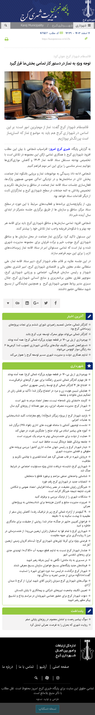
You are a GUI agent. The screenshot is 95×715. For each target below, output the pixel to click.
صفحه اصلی (61, 667)
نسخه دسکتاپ (47, 708)
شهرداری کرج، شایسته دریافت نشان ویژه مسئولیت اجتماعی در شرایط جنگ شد (50, 468)
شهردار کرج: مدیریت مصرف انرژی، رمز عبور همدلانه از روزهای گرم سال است (50, 408)
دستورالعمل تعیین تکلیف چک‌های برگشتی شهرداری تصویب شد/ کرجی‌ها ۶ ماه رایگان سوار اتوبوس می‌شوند (47, 347)
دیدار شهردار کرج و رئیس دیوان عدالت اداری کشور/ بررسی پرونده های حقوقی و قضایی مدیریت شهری (49, 449)
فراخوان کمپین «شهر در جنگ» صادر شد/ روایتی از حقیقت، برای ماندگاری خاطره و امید (48, 523)
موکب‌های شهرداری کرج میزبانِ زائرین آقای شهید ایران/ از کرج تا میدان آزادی (49, 582)
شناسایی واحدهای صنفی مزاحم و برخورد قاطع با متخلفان (56, 476)
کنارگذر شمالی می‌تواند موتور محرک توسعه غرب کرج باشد (56, 334)
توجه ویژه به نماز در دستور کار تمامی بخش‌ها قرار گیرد (50, 63)
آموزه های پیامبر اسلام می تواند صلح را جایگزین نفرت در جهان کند (51, 430)
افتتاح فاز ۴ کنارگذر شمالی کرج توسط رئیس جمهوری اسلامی (54, 385)
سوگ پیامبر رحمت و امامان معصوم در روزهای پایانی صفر (56, 619)
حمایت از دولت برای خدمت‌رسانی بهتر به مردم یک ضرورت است (52, 436)
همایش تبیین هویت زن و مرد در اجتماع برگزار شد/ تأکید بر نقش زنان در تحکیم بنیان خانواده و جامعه (49, 392)
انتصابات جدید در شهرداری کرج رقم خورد (64, 481)
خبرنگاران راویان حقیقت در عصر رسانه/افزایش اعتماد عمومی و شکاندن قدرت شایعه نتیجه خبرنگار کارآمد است (50, 489)
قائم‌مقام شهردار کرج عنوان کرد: (72, 56)
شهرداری (81, 25)
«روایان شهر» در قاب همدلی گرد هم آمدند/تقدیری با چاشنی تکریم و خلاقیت (51, 458)
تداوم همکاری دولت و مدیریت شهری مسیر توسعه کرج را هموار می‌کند (48, 355)
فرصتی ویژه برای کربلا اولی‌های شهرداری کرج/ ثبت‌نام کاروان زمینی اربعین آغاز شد (47, 543)
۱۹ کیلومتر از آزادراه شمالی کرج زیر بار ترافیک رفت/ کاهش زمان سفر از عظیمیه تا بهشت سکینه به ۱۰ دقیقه (49, 513)
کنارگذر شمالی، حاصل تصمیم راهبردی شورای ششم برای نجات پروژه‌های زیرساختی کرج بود (49, 326)
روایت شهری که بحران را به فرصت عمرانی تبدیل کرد (58, 625)
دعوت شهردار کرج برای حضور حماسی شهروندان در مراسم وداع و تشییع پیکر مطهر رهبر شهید (49, 598)
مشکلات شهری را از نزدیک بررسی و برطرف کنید (61, 496)
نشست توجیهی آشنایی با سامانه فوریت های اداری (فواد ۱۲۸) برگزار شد (48, 425)
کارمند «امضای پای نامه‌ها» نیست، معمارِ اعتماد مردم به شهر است (51, 400)
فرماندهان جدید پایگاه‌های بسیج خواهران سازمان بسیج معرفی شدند (50, 565)
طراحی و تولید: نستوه (47, 699)
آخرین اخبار (75, 316)
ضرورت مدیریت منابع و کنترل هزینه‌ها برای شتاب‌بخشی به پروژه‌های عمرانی (51, 504)
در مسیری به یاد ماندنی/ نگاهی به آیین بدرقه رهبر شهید (57, 560)
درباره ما (7, 667)
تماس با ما (26, 667)
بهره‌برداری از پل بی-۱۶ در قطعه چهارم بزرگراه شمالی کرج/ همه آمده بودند (47, 339)
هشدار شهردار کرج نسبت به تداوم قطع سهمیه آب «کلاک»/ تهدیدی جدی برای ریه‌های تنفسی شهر (48, 552)
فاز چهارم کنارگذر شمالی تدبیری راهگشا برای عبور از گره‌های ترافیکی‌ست (48, 380)
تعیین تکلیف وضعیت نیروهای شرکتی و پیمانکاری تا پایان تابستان (50, 590)
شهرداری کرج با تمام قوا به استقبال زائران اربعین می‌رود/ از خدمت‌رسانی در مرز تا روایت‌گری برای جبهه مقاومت (47, 533)
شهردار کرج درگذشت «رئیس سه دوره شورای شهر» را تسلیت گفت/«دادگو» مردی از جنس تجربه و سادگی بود (54, 573)
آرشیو (43, 667)
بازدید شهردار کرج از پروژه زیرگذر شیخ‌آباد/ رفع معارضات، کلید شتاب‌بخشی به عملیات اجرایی (48, 417)
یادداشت (77, 611)
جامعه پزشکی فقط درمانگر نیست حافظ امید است (60, 441)
